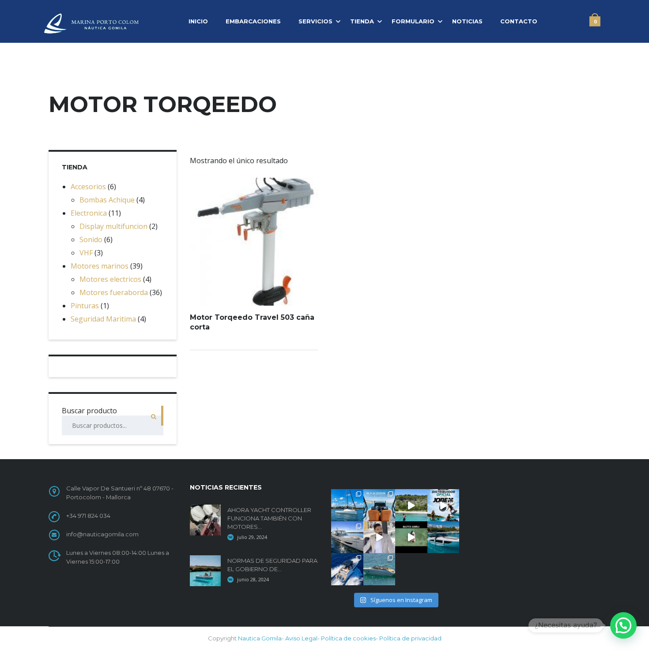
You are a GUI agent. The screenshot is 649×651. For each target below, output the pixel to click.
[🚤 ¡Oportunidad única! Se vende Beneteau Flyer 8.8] (443, 537)
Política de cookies (348, 638)
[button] (623, 625)
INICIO (198, 21)
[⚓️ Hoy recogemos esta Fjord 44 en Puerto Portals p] (347, 537)
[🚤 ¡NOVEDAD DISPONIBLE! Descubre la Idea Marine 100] (347, 569)
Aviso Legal (301, 638)
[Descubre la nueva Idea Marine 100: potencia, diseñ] (379, 537)
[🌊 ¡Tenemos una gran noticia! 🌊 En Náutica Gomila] (443, 505)
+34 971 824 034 (88, 515)
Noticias (467, 21)
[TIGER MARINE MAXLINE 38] (411, 537)
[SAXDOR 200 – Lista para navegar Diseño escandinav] (379, 505)
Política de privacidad (410, 638)
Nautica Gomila (260, 638)
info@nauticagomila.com (102, 534)
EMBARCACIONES (253, 21)
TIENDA (362, 21)
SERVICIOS (315, 21)
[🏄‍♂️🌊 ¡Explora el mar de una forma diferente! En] (411, 505)
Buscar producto (89, 410)
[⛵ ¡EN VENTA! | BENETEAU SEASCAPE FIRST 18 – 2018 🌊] (347, 505)
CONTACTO (518, 21)
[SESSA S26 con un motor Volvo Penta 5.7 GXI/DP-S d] (379, 569)
